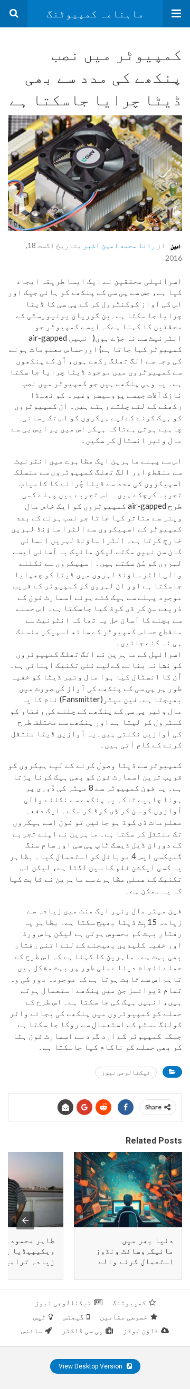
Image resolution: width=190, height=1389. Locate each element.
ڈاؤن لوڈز (140, 1330)
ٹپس (39, 1317)
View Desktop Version (91, 1366)
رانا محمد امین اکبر (119, 244)
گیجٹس (73, 1317)
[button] (176, 13)
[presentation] (25, 1220)
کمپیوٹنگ (129, 1302)
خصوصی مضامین (124, 1317)
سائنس (31, 1330)
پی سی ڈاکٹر (82, 1330)
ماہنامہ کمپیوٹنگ (95, 13)
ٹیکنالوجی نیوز (125, 1072)
